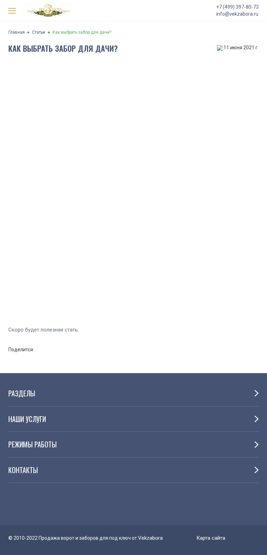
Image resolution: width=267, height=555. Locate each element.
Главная (16, 32)
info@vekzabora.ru (237, 14)
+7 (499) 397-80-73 (237, 7)
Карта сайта (210, 538)
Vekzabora (150, 538)
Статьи (38, 32)
